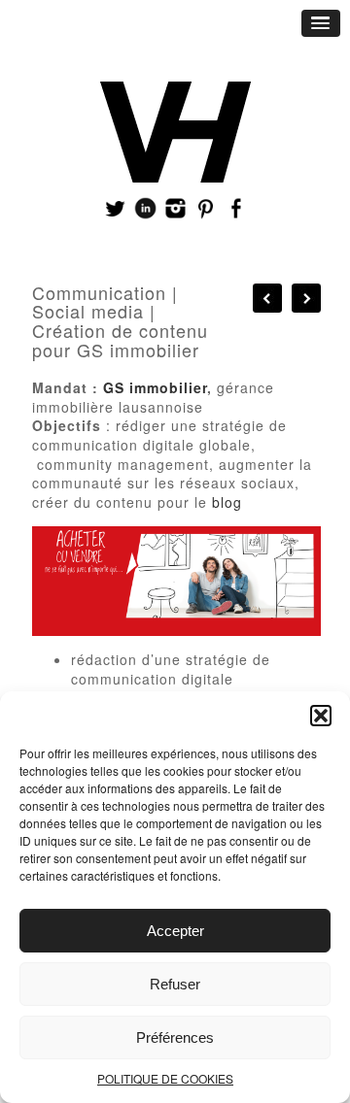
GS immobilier (155, 387)
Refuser (175, 984)
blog (227, 502)
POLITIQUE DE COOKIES (165, 1078)
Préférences (175, 1037)
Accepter (175, 930)
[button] (321, 715)
